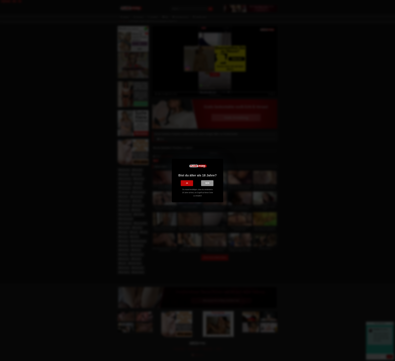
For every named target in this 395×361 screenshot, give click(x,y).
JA (187, 183)
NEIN (207, 183)
